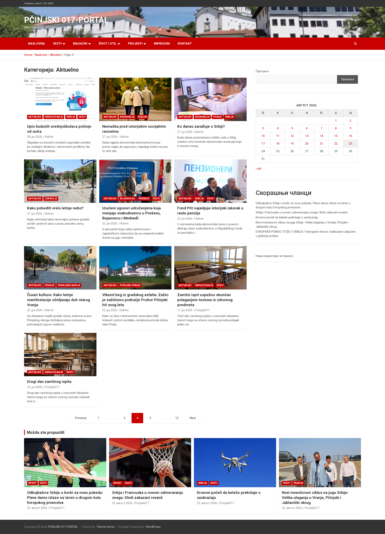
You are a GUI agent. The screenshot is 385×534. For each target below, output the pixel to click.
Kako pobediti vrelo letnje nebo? (55, 208)
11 (277, 136)
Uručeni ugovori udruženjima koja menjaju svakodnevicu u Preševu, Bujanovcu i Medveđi (131, 213)
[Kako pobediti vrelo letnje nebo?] (60, 181)
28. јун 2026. (35, 136)
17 (263, 143)
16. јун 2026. (35, 387)
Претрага (262, 71)
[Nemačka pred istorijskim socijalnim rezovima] (135, 99)
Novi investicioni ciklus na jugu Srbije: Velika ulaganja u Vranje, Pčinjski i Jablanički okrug (315, 497)
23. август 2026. (37, 508)
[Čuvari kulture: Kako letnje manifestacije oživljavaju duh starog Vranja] (60, 268)
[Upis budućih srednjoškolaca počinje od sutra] (60, 99)
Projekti (135, 43)
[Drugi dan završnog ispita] (60, 354)
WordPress (153, 527)
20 (306, 143)
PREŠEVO (144, 198)
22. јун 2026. (110, 223)
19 (292, 143)
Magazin (80, 43)
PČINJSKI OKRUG (130, 285)
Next (193, 418)
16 (350, 136)
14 (321, 136)
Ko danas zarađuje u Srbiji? (201, 126)
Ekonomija (127, 116)
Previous (81, 418)
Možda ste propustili (45, 432)
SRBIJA (70, 116)
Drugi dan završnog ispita (49, 381)
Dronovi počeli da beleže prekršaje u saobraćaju (287, 217)
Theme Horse (105, 527)
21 (321, 143)
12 (176, 418)
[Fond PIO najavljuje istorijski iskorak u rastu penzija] (210, 181)
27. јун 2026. (110, 136)
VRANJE (49, 285)
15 (335, 136)
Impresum (162, 43)
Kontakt (185, 43)
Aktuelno (34, 116)
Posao (217, 116)
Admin (49, 136)
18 (277, 143)
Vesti (57, 43)
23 (350, 143)
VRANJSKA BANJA (69, 285)
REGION (142, 116)
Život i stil (108, 43)
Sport (32, 483)
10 (263, 136)
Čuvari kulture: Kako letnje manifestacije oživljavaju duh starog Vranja (58, 299)
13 (306, 136)
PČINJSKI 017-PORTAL (66, 20)
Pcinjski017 (202, 310)
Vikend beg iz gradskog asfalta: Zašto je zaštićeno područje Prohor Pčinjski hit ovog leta (135, 299)
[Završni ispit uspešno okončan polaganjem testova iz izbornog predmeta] (210, 268)
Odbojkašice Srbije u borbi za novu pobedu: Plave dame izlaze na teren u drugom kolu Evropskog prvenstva (65, 497)
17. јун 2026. (185, 310)
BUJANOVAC (127, 198)
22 (335, 143)
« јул (258, 168)
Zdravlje (51, 198)
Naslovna (36, 43)
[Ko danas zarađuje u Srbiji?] (210, 99)
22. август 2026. (292, 508)
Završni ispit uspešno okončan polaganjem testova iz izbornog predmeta (205, 299)
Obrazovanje (54, 116)
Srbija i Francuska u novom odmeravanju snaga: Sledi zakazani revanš (302, 212)
